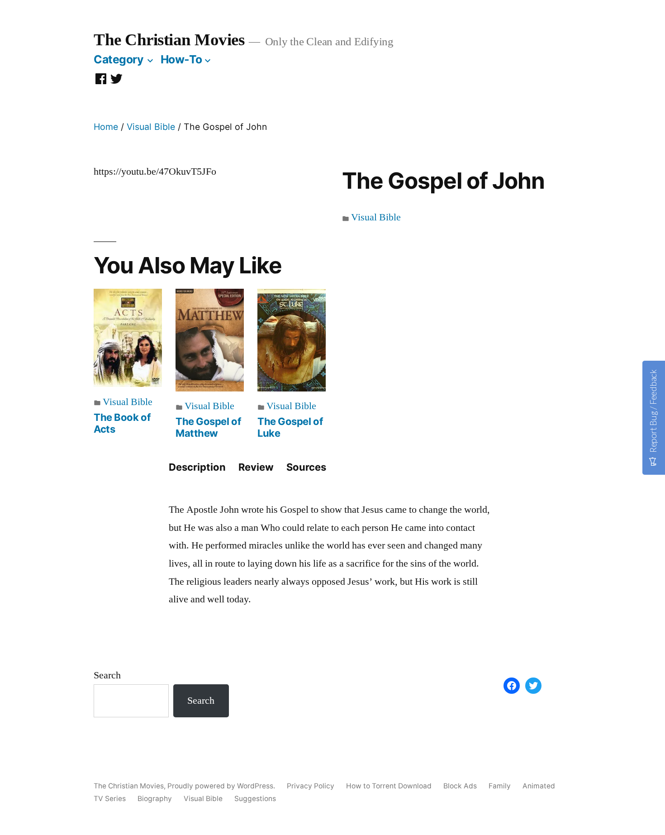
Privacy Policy (310, 786)
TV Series (110, 798)
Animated (538, 786)
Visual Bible (151, 126)
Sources (306, 467)
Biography (155, 798)
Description (197, 467)
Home (106, 126)
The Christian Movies (169, 39)
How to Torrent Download (389, 786)
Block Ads (460, 786)
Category (118, 59)
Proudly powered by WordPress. (222, 786)
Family (500, 786)
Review (256, 467)
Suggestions (255, 798)
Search (107, 675)
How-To (181, 59)
